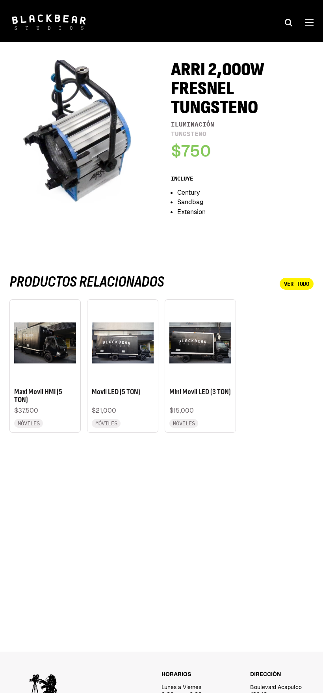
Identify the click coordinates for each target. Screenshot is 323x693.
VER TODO (296, 283)
